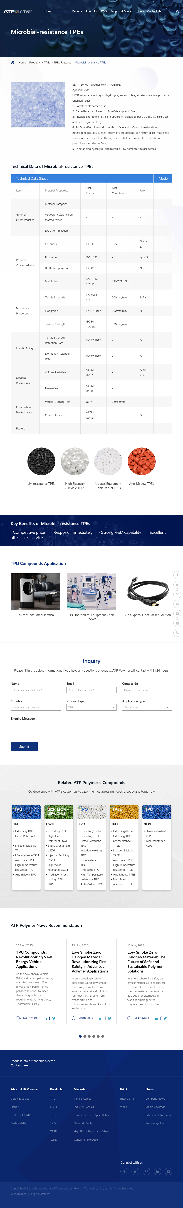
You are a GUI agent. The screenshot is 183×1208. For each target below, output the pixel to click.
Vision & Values (20, 1098)
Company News (155, 1098)
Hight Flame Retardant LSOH (58, 838)
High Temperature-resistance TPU (26, 867)
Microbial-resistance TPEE (123, 882)
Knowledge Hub (155, 1123)
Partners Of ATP (21, 1115)
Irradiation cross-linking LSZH (58, 877)
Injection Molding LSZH (58, 858)
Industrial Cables (84, 1107)
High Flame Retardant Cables (91, 1131)
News (140, 11)
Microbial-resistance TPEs (90, 62)
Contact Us (154, 11)
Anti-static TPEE (123, 860)
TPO (82, 824)
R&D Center (127, 1098)
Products (62, 11)
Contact (16, 1065)
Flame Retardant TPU (25, 838)
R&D (104, 11)
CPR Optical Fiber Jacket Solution (148, 615)
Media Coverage (155, 1107)
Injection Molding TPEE (123, 853)
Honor (15, 1107)
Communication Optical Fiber (91, 1115)
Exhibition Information (158, 1115)
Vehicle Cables (82, 1098)
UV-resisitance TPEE (122, 843)
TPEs (47, 62)
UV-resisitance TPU (27, 855)
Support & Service (121, 11)
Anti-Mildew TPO (91, 884)
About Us (91, 11)
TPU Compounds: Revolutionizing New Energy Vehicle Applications (34, 959)
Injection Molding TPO (91, 853)
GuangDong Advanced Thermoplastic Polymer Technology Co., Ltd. (67, 1188)
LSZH (50, 824)
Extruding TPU (24, 831)
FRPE (51, 884)
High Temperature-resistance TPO (92, 877)
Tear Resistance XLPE (155, 843)
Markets (77, 11)
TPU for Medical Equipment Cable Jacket (91, 617)
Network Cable (83, 1123)
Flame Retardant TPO (91, 843)
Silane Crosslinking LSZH (59, 848)
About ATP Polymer (25, 1089)
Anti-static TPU (24, 860)
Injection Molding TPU (25, 848)
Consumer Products (86, 1139)
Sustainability (18, 1123)
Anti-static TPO (90, 869)
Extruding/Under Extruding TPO (91, 834)
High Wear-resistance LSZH (58, 867)
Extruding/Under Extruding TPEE (123, 834)
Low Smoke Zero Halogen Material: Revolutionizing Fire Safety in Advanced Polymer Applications (90, 962)
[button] (80, 1036)
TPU (16, 824)
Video (123, 1107)
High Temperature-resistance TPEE (124, 867)
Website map (19, 1194)
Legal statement (40, 1194)
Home (48, 11)
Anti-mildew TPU (25, 874)
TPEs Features (62, 62)
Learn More (30, 1017)
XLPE (148, 824)
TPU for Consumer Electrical (35, 615)
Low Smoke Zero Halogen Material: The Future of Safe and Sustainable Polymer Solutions (146, 962)
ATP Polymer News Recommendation (46, 925)
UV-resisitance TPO (89, 862)
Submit (24, 747)
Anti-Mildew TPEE (124, 874)
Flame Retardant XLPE (156, 834)
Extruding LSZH (57, 831)
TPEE (115, 824)
